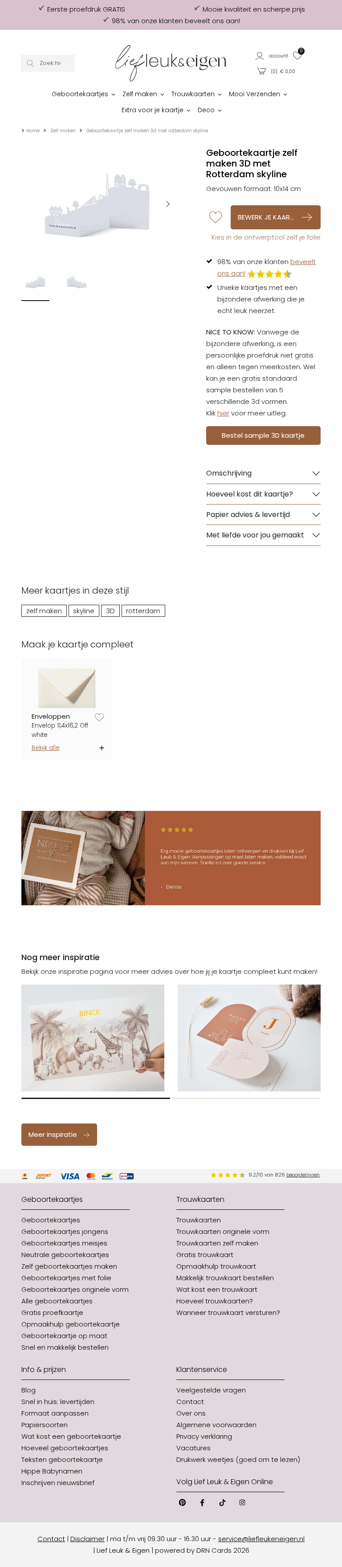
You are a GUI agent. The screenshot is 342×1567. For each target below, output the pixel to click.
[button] (272, 55)
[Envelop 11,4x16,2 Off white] (67, 688)
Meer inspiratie (52, 1134)
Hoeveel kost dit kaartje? (249, 494)
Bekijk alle (46, 748)
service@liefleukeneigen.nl (261, 1538)
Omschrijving (229, 473)
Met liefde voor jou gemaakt (255, 535)
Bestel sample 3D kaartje (263, 435)
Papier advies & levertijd (248, 514)
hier (223, 413)
